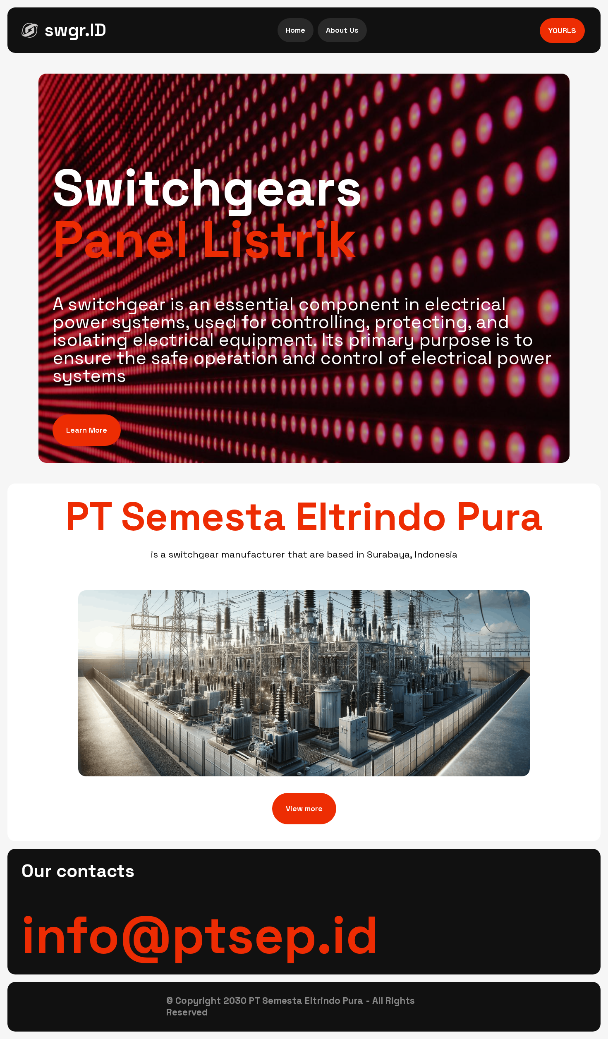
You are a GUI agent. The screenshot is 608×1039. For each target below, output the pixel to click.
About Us (342, 30)
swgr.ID (75, 30)
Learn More (86, 430)
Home (295, 30)
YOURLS (562, 30)
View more (304, 808)
